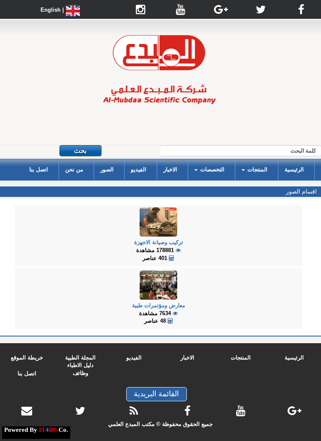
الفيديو (138, 169)
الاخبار (170, 169)
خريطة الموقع (27, 357)
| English (53, 10)
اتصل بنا (38, 169)
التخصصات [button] (211, 169)
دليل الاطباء (80, 365)
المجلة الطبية (80, 357)
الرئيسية (294, 169)
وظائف (80, 373)
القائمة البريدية (156, 394)
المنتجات (241, 357)
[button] (254, 169)
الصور (107, 169)
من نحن (74, 169)
